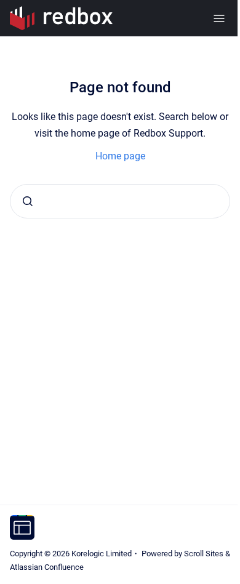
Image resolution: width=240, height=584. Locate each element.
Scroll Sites (203, 553)
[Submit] (28, 201)
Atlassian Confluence (47, 567)
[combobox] (120, 201)
